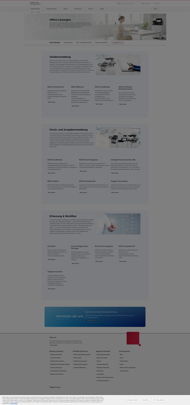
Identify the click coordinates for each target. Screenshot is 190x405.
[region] (95, 400)
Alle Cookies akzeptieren (159, 400)
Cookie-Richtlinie (14, 403)
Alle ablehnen (145, 400)
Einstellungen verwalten (132, 400)
